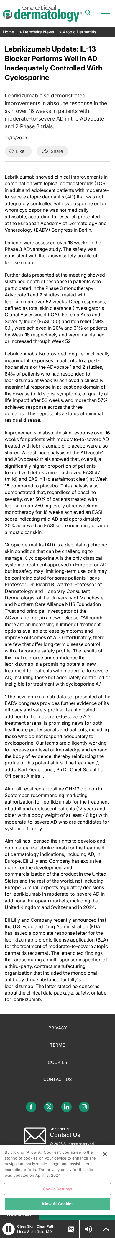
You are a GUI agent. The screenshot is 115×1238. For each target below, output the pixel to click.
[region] (57, 1180)
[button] (8, 1229)
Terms (57, 1045)
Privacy (57, 1028)
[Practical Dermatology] (42, 13)
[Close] (104, 1154)
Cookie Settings (58, 1188)
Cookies (57, 1062)
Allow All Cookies (57, 1203)
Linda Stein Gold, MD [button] (34, 1231)
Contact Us (57, 1079)
